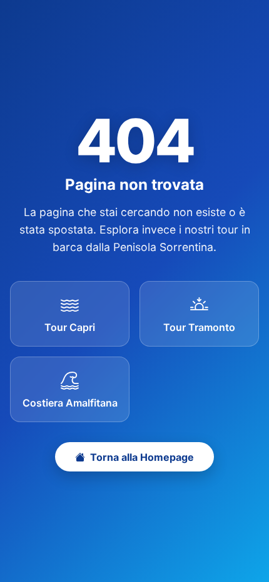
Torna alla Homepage (142, 457)
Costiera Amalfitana (70, 403)
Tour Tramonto (199, 327)
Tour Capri (69, 327)
